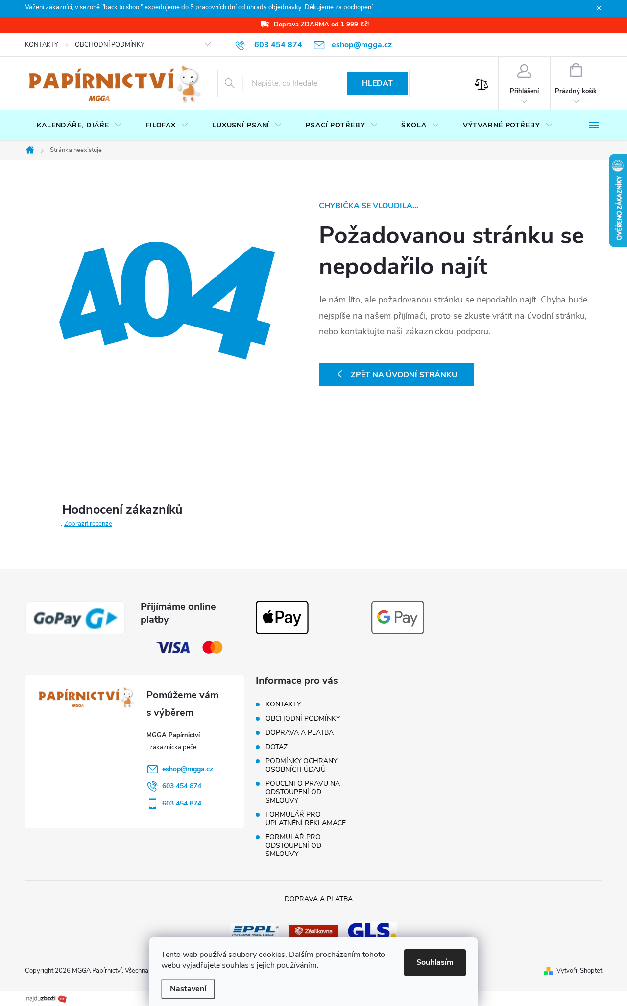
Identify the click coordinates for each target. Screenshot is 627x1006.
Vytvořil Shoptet (579, 970)
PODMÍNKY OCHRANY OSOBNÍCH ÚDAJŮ (301, 765)
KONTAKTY (41, 44)
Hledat (377, 83)
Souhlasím (435, 962)
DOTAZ (276, 747)
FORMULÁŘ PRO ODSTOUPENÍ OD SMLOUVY (293, 845)
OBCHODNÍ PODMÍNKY (110, 44)
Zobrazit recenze (88, 523)
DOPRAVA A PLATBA (299, 732)
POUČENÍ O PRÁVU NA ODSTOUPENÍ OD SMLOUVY (302, 792)
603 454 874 (181, 786)
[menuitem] (79, 125)
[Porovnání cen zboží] (46, 997)
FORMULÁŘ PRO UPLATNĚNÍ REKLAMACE (305, 819)
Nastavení (188, 988)
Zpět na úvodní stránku (404, 374)
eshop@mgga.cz (187, 769)
